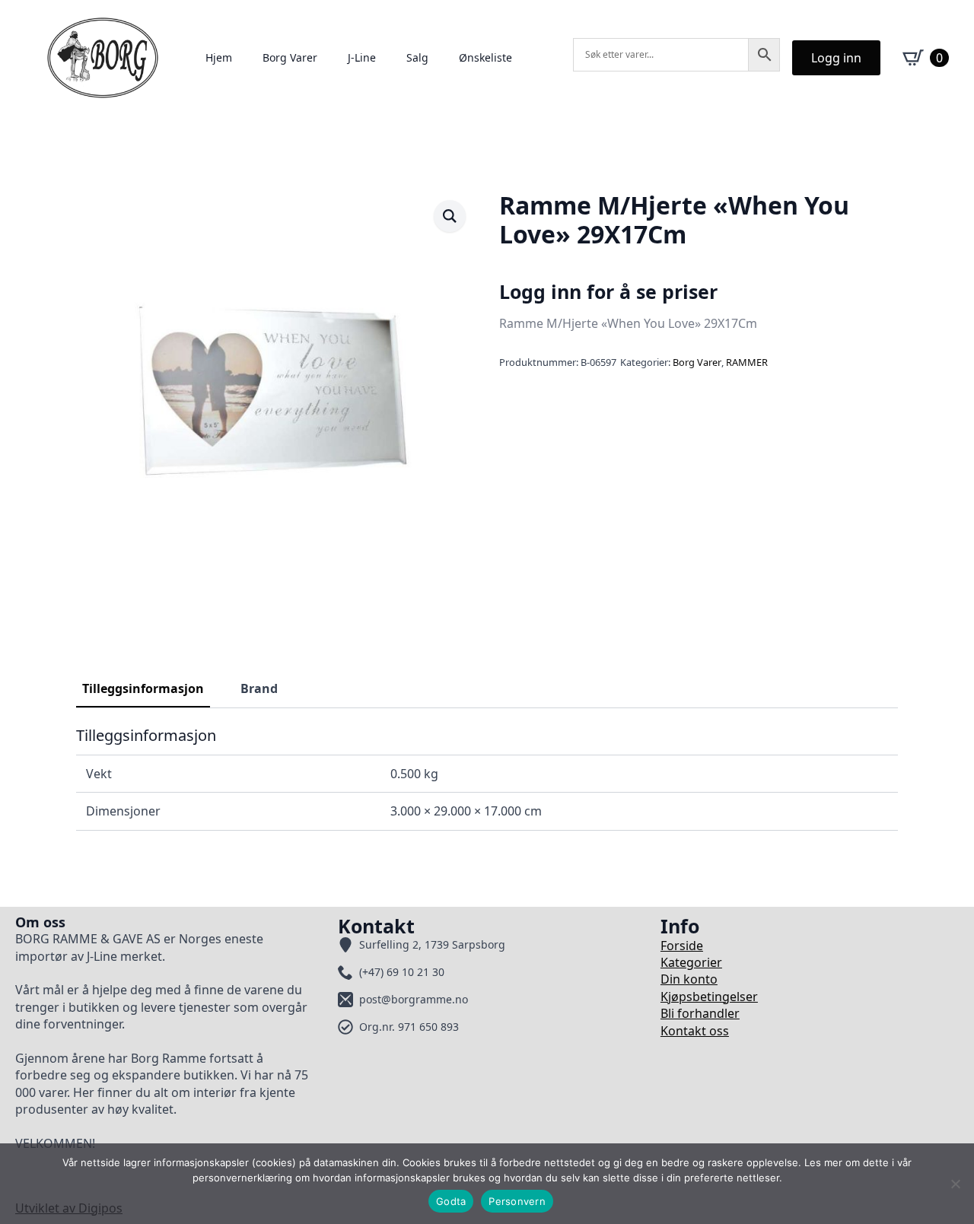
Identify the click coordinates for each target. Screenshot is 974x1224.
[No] (955, 1183)
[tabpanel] (487, 778)
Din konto (689, 979)
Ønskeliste (485, 57)
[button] (450, 216)
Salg (417, 57)
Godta (451, 1201)
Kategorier (691, 962)
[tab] (143, 688)
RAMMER (747, 362)
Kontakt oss (694, 1030)
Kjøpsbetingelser (709, 996)
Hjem (218, 57)
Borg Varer (290, 57)
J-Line (362, 57)
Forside (681, 945)
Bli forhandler (700, 1013)
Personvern (517, 1201)
